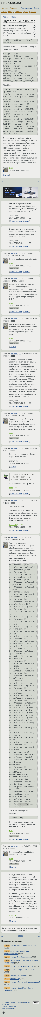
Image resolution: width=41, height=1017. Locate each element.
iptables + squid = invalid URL (21, 966)
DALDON (13, 525)
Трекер (26, 12)
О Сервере (5, 1002)
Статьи (4, 12)
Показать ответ (16, 221)
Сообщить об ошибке (9, 1006)
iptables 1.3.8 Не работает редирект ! (25, 982)
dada (11, 488)
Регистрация (26, 8)
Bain (11, 168)
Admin (13, 17)
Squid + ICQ (15, 979)
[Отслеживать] (34, 33)
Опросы (18, 12)
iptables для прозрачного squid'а (23, 945)
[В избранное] (34, 27)
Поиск (33, 12)
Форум (11, 12)
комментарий (16, 253)
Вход (36, 8)
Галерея (13, 8)
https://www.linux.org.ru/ (9, 1008)
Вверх (36, 1002)
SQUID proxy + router (18, 975)
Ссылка (6, 175)
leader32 (12, 915)
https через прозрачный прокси (22, 970)
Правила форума (16, 1002)
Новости (5, 8)
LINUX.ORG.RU (11, 3)
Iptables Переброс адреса (20, 957)
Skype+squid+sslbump (19, 21)
